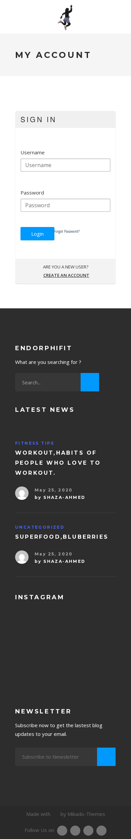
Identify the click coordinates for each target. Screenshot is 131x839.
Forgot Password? (67, 231)
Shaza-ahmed (64, 497)
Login (37, 233)
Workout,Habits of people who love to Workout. (58, 463)
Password (32, 192)
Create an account (66, 275)
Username (32, 152)
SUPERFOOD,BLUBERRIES (61, 537)
